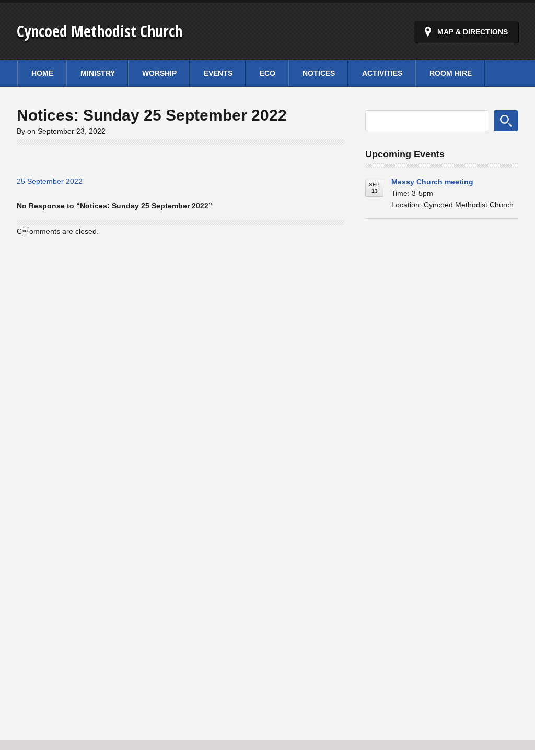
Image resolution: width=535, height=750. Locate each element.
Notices (319, 73)
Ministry (97, 73)
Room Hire (450, 73)
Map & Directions (472, 32)
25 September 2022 (50, 181)
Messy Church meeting (432, 182)
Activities (382, 73)
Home (42, 73)
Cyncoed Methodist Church (99, 31)
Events (218, 73)
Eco (267, 73)
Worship (159, 73)
